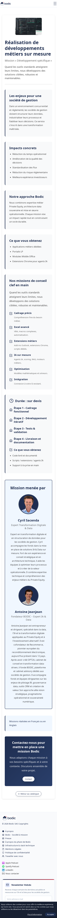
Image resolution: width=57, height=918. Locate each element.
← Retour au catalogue (28, 794)
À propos (9, 831)
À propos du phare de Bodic (18, 842)
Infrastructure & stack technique (20, 845)
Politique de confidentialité (17, 852)
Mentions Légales (13, 849)
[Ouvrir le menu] (55, 3)
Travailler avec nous (14, 856)
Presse (8, 838)
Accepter (50, 914)
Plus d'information (34, 914)
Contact (28, 779)
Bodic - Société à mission (16, 835)
